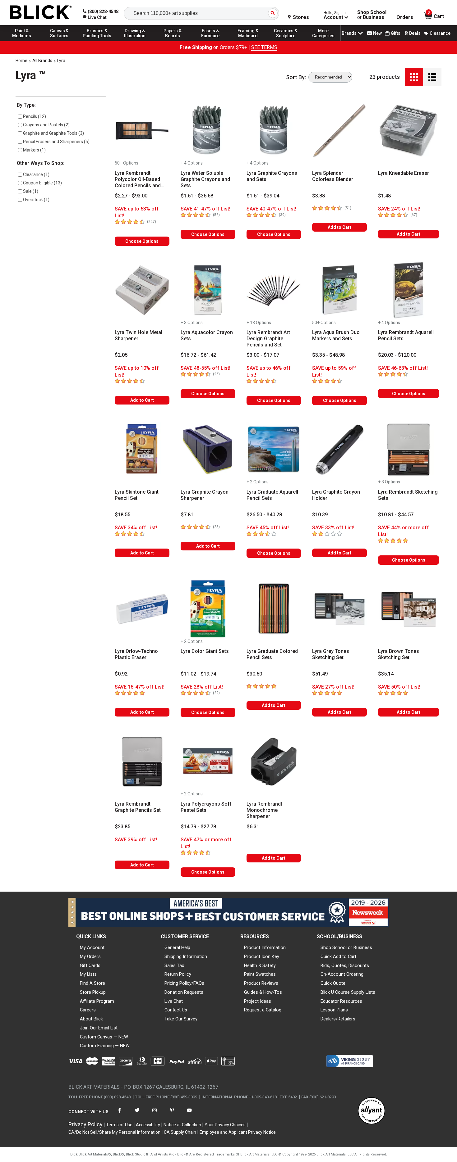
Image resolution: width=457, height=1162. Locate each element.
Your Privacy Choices (225, 1124)
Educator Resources (341, 1001)
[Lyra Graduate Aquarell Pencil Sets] (274, 449)
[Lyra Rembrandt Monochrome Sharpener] (274, 761)
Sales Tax (174, 965)
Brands (349, 33)
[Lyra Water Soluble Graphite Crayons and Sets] (208, 130)
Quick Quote (333, 983)
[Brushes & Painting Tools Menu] (97, 41)
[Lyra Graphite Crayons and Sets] (274, 130)
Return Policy (177, 974)
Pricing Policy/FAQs (184, 983)
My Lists (88, 974)
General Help (177, 947)
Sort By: (296, 77)
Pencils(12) (34, 116)
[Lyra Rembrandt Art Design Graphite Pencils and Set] (274, 290)
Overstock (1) (36, 199)
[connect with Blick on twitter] (137, 1114)
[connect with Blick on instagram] (154, 1114)
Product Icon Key (261, 956)
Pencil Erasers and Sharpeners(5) (56, 141)
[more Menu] (323, 41)
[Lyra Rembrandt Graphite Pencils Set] (142, 761)
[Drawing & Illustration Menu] (135, 41)
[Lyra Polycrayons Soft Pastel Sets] (208, 761)
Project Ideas (257, 1001)
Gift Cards (90, 965)
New (377, 33)
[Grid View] (414, 77)
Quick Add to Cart (338, 956)
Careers (88, 1010)
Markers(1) (34, 149)
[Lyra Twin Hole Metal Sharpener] (142, 290)
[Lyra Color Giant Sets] (208, 609)
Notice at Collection (182, 1124)
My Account (92, 947)
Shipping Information (185, 956)
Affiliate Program (97, 1001)
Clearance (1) (36, 174)
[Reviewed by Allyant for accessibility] (371, 1111)
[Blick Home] (41, 12)
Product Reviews (261, 983)
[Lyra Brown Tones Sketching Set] (408, 609)
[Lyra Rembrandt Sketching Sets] (408, 449)
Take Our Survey (180, 1019)
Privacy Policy (85, 1124)
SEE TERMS (264, 47)
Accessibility (148, 1124)
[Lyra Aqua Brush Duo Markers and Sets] (339, 290)
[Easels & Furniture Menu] (210, 41)
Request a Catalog (262, 1010)
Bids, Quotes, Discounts (345, 965)
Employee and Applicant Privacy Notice (238, 1132)
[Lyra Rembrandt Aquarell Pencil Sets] (408, 290)
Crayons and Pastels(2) (46, 124)
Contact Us (175, 1010)
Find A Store (92, 983)
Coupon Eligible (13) (42, 182)
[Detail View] (432, 77)
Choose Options (142, 241)
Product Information (265, 947)
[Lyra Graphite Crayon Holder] (339, 449)
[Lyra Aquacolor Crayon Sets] (208, 290)
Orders (404, 17)
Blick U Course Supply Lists (348, 992)
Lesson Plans (334, 1010)
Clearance (440, 33)
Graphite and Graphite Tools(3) (53, 133)
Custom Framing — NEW (105, 1045)
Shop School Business (371, 15)
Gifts (395, 33)
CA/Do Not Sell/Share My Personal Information (114, 1132)
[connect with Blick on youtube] (189, 1114)
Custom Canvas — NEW (104, 1037)
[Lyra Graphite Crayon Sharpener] (208, 449)
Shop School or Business (346, 947)
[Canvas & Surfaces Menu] (59, 41)
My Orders (90, 956)
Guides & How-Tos (263, 992)
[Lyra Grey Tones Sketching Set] (339, 609)
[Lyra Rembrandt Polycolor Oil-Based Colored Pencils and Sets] (142, 130)
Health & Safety (260, 965)
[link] (95, 17)
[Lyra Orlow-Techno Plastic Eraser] (142, 609)
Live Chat (173, 1001)
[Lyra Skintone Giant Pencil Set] (142, 449)
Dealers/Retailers (338, 1019)
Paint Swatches (260, 974)
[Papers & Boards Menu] (172, 41)
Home (21, 60)
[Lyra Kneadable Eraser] (408, 130)
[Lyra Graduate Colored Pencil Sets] (274, 609)
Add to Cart (339, 227)
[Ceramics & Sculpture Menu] (285, 41)
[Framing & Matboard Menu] (248, 41)
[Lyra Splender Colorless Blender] (339, 130)
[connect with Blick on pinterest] (172, 1114)
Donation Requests (183, 992)
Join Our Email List (99, 1028)
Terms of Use (119, 1124)
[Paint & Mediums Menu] (21, 41)
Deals (415, 33)
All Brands (42, 60)
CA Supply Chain (180, 1132)
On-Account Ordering (342, 974)
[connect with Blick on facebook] (119, 1114)
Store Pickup (93, 992)
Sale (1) (30, 191)
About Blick (91, 1019)
